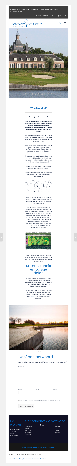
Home (21, 9)
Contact (53, 16)
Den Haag (28, 430)
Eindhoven (28, 432)
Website (55, 389)
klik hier (32, 296)
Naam (20, 389)
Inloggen (62, 16)
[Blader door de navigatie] (65, 23)
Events (38, 16)
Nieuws (26, 9)
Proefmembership (15, 429)
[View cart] (60, 23)
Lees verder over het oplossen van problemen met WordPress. (28, 459)
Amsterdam (28, 426)
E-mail (37, 389)
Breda (27, 428)
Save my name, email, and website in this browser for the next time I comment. (40, 400)
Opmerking (21, 366)
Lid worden (13, 431)
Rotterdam (28, 434)
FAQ (56, 428)
